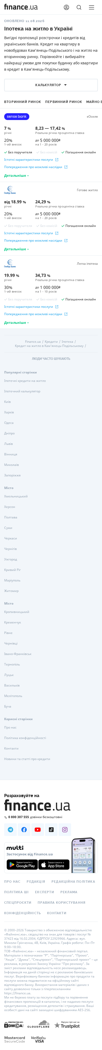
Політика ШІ (16, 892)
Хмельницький (16, 496)
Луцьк (9, 675)
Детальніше (15, 175)
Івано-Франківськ (17, 654)
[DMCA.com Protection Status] (13, 1024)
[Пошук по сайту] (79, 7)
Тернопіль (12, 664)
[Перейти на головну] (21, 7)
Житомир (11, 591)
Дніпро (9, 433)
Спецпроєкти (17, 903)
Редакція (36, 881)
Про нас (10, 727)
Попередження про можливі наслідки (33, 167)
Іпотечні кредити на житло (25, 380)
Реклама (68, 892)
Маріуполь (12, 580)
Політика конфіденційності (25, 738)
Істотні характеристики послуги (28, 160)
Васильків (12, 685)
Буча (7, 706)
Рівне (8, 633)
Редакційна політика (73, 881)
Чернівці (11, 643)
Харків (9, 412)
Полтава (10, 517)
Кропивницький (16, 612)
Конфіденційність (22, 913)
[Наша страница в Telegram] (10, 829)
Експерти (44, 892)
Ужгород (10, 559)
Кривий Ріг (12, 570)
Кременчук (12, 622)
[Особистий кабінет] (66, 7)
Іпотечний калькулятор (22, 391)
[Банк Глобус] (16, 190)
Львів (8, 443)
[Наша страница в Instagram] (65, 829)
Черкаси (10, 538)
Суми (8, 528)
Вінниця (10, 454)
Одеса (9, 422)
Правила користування (62, 903)
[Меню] (91, 7)
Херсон (9, 507)
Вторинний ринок (22, 102)
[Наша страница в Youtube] (37, 829)
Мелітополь (13, 696)
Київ (7, 401)
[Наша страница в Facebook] (24, 829)
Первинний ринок (63, 102)
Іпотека (67, 342)
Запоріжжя (12, 475)
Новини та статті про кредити (27, 759)
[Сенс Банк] (16, 116)
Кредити (51, 342)
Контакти (11, 748)
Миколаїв (11, 464)
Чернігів (10, 549)
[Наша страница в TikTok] (51, 829)
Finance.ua (33, 342)
